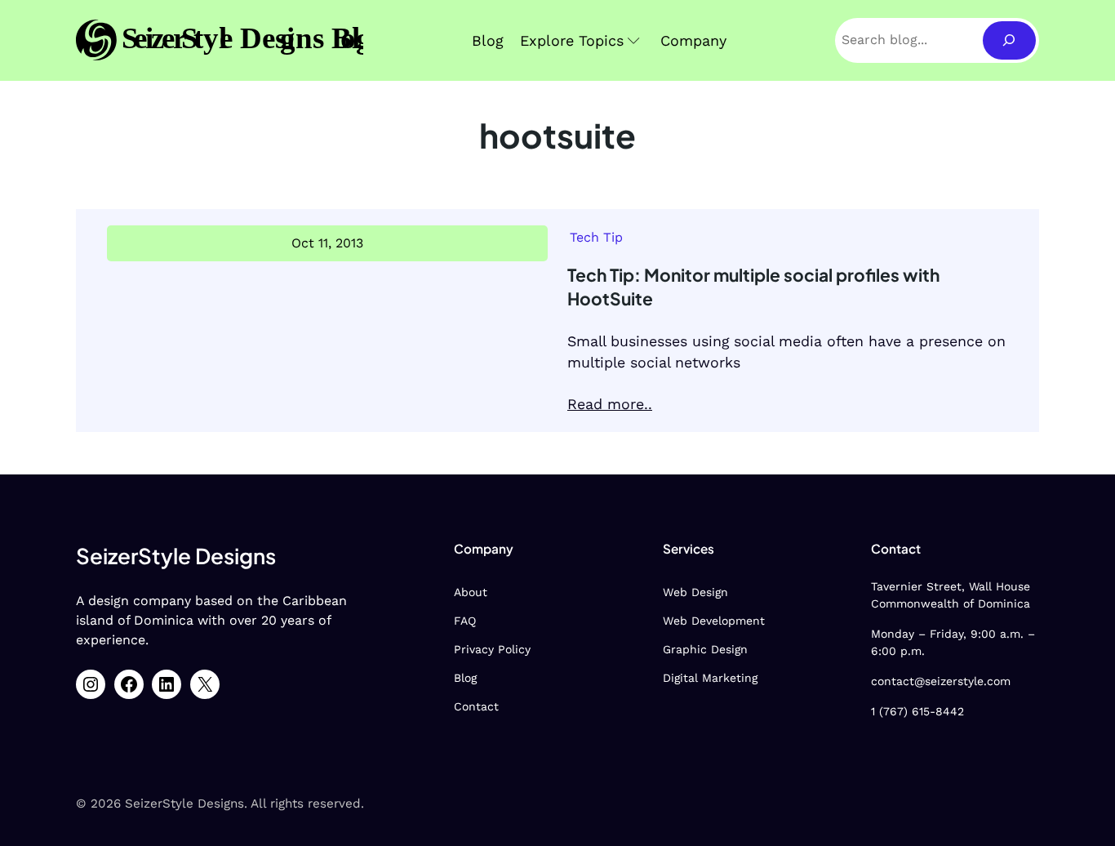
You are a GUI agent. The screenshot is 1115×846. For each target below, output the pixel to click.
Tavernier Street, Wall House (950, 586)
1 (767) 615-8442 (917, 711)
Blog (465, 677)
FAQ (465, 620)
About (470, 592)
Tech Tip (596, 237)
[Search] (1009, 40)
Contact (476, 706)
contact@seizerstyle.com (941, 681)
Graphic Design (705, 649)
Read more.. (609, 403)
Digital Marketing (710, 677)
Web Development (714, 620)
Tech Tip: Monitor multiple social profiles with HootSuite (753, 286)
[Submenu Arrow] (634, 40)
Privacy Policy (492, 649)
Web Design (695, 592)
